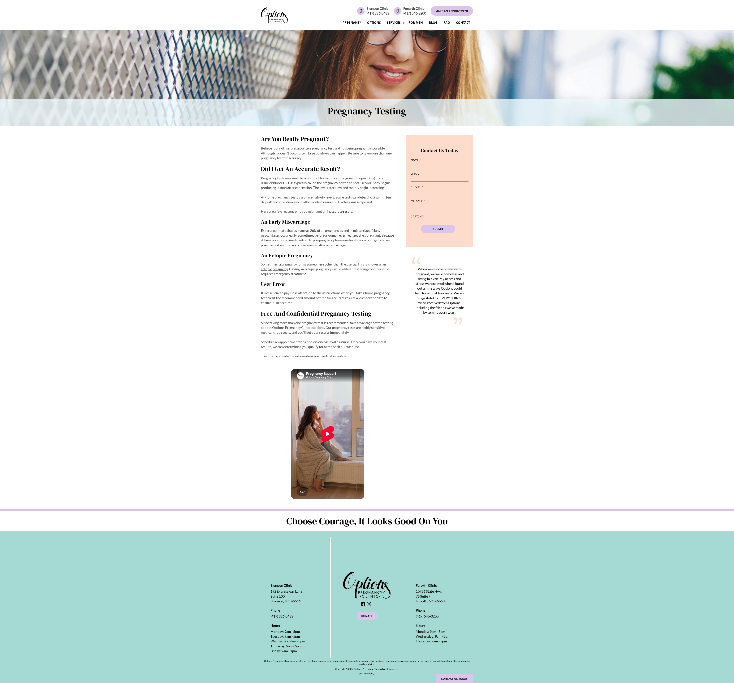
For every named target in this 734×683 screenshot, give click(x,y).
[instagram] (370, 604)
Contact (463, 22)
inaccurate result (339, 211)
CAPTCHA (417, 216)
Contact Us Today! (454, 679)
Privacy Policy (367, 673)
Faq (447, 22)
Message (418, 201)
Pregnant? (352, 22)
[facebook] (364, 604)
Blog (433, 22)
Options (374, 22)
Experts (266, 230)
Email (416, 173)
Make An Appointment (451, 11)
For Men (416, 22)
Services (394, 22)
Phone (417, 187)
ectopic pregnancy (274, 269)
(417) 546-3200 (414, 13)
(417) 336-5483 (377, 13)
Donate (366, 616)
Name (416, 159)
